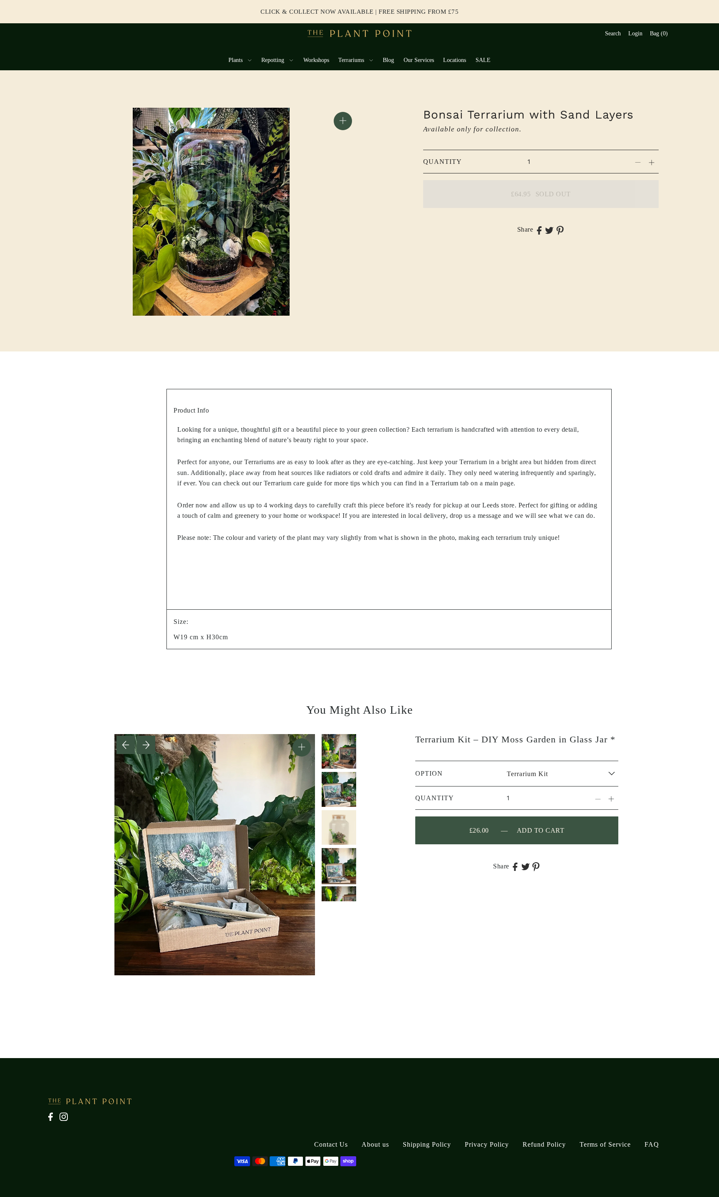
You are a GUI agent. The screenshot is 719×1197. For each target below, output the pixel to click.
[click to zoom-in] (343, 121)
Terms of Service (605, 1144)
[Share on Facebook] (539, 229)
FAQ (652, 1144)
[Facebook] (53, 1121)
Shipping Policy (427, 1144)
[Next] (146, 745)
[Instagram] (66, 1121)
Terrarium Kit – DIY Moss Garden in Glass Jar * (515, 739)
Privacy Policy (487, 1144)
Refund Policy (544, 1144)
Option (429, 773)
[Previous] (126, 745)
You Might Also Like (359, 709)
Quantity (442, 161)
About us (375, 1144)
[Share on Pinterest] (560, 229)
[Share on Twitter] (549, 229)
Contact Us (331, 1144)
